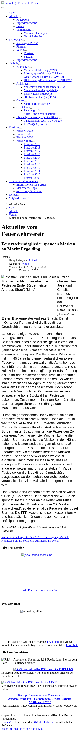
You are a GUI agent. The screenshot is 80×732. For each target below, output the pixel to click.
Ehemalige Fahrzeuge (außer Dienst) (37, 117)
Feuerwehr (22, 19)
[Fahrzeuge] (30, 67)
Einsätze (14, 127)
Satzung (28, 56)
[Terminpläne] (32, 30)
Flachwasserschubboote (38, 93)
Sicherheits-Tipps (26, 188)
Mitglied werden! (19, 198)
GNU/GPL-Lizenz (44, 722)
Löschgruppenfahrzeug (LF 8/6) (43, 73)
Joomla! (6, 722)
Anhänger (22, 83)
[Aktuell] (19, 17)
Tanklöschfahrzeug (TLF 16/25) (43, 120)
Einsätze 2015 (32, 154)
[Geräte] (25, 101)
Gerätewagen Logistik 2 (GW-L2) (44, 76)
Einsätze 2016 (32, 164)
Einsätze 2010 (32, 174)
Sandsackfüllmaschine (37, 103)
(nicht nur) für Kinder (29, 191)
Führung (21, 46)
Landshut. (72, 645)
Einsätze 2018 (32, 147)
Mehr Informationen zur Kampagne (22, 728)
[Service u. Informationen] (39, 182)
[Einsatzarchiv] (33, 141)
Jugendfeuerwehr (26, 23)
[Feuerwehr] (23, 40)
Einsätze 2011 (32, 171)
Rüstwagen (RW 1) (35, 124)
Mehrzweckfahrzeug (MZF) (40, 70)
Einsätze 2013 (32, 161)
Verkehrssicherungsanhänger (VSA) (45, 86)
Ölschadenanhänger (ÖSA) (40, 97)
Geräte (20, 100)
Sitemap (22, 695)
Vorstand (29, 53)
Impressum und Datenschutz (46, 695)
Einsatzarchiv (24, 140)
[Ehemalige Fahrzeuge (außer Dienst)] (60, 118)
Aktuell (13, 16)
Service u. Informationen (23, 181)
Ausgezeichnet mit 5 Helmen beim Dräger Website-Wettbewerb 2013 (40, 700)
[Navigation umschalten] (2, 7)
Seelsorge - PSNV (27, 43)
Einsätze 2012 (32, 167)
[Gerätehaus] (31, 108)
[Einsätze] (20, 128)
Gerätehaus (23, 107)
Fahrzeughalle (32, 110)
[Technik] (19, 64)
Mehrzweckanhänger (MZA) (41, 90)
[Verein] (25, 50)
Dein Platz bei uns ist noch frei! (40, 590)
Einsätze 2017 (32, 150)
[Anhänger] (29, 84)
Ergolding (53, 641)
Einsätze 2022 (24, 130)
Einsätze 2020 (24, 137)
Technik (13, 63)
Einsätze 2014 (32, 157)
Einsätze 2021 (24, 134)
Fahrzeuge (22, 66)
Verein (20, 26)
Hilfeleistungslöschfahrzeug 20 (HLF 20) (48, 80)
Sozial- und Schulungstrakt (39, 113)
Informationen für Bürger (31, 184)
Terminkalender (33, 36)
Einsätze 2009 (32, 177)
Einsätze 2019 (32, 144)
